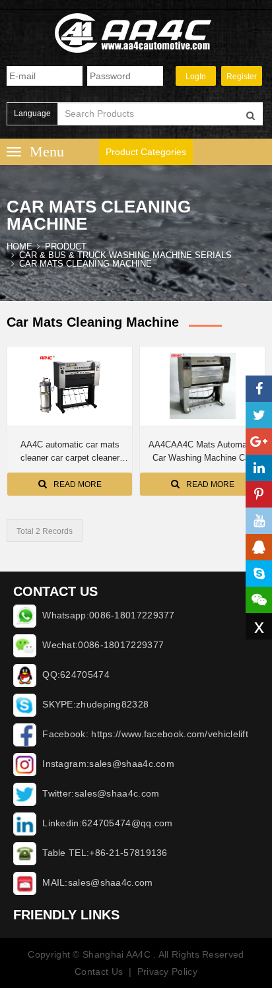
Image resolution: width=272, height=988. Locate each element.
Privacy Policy (167, 971)
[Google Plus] (259, 441)
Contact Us (99, 971)
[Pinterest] (259, 494)
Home (19, 246)
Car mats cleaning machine (85, 264)
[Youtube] (259, 521)
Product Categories (146, 152)
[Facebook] (259, 389)
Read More (77, 484)
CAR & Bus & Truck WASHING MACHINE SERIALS (125, 255)
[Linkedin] (259, 468)
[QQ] (259, 547)
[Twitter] (259, 415)
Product (65, 246)
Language (32, 113)
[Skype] (259, 573)
